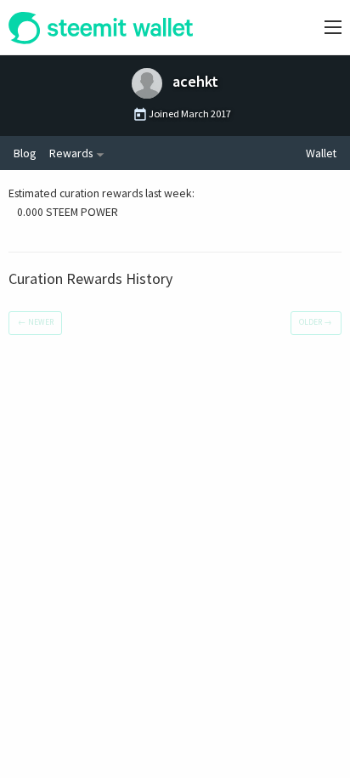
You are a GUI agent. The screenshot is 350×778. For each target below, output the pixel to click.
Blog (25, 153)
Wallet (321, 153)
